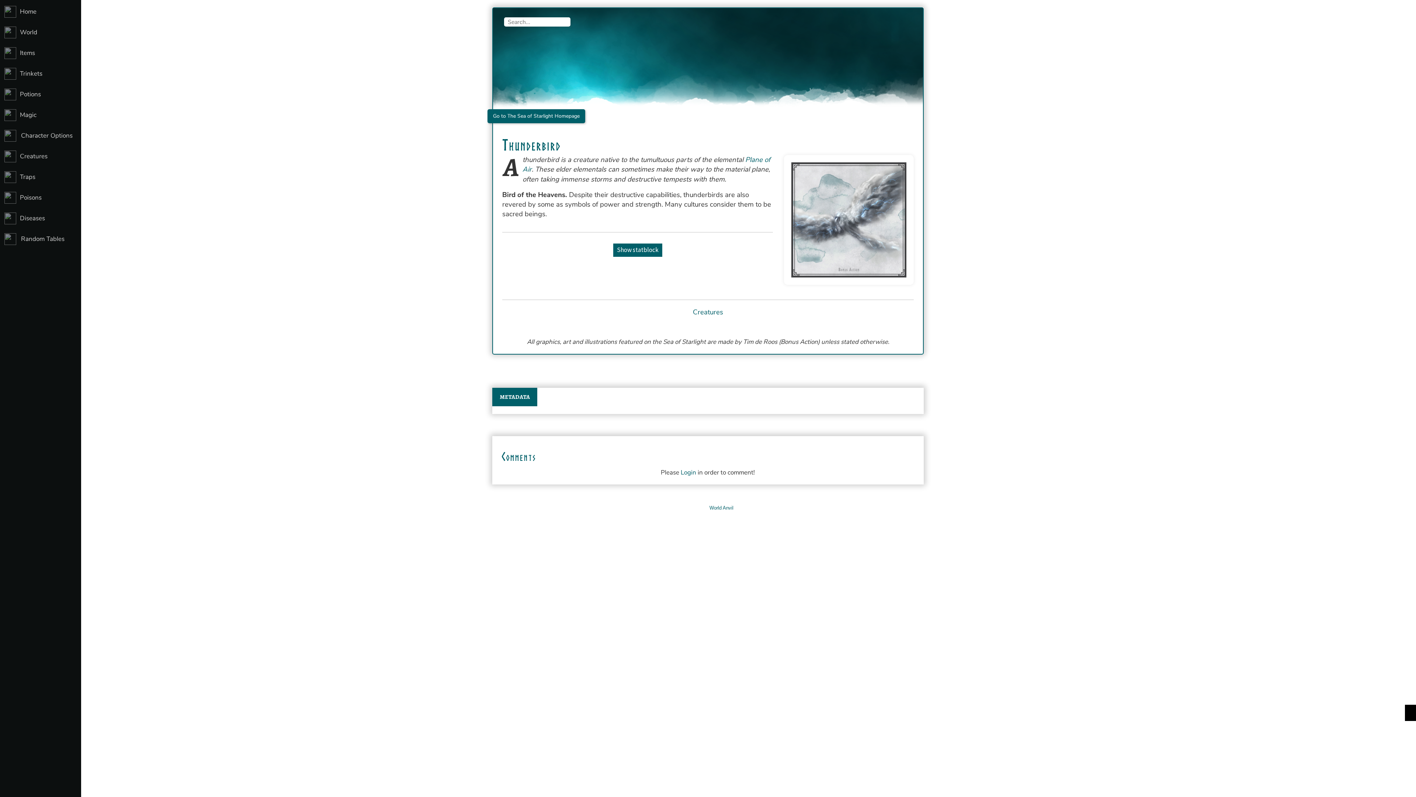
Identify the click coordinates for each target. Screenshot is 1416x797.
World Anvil (721, 508)
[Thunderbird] (848, 219)
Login (688, 472)
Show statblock (638, 250)
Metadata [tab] (515, 397)
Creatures (708, 312)
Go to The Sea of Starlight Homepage (536, 116)
